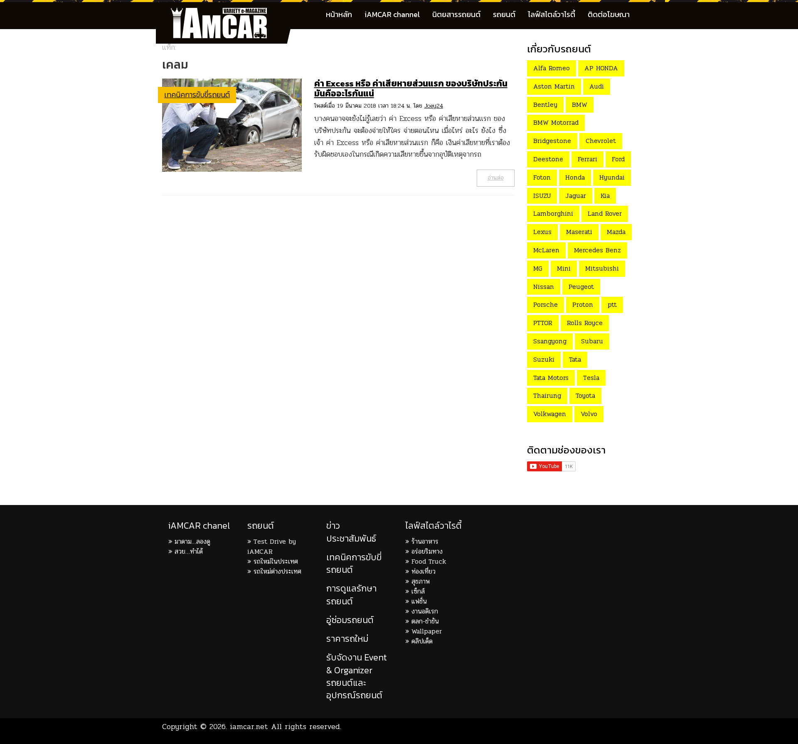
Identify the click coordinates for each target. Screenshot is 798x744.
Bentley (545, 104)
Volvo (589, 414)
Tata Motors (551, 377)
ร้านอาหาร (424, 541)
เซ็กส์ (418, 591)
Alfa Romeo (551, 68)
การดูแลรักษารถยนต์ (351, 594)
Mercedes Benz (597, 250)
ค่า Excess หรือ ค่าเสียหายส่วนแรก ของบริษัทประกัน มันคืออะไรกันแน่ (410, 88)
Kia (605, 195)
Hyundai (612, 177)
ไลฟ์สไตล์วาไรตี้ (551, 14)
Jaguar (575, 195)
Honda (575, 177)
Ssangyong (549, 341)
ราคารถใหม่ (347, 638)
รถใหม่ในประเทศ (276, 561)
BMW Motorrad (556, 122)
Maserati (579, 232)
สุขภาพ (420, 581)
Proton (582, 304)
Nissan (543, 286)
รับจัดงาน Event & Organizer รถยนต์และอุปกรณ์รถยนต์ (356, 676)
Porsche (545, 304)
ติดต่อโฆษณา (609, 14)
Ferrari (587, 159)
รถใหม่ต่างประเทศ (277, 571)
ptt (612, 304)
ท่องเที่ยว (423, 571)
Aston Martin (554, 86)
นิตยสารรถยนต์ (456, 14)
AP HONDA (601, 68)
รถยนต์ (504, 14)
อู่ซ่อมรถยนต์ (350, 620)
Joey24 (433, 105)
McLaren (546, 250)
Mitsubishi (602, 268)
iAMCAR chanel (199, 525)
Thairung (547, 395)
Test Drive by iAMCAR (271, 546)
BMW (579, 104)
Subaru (592, 341)
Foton (542, 177)
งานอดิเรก (424, 611)
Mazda (616, 232)
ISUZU (542, 195)
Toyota (585, 395)
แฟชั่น (419, 601)
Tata (575, 359)
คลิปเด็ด (422, 641)
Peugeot (581, 286)
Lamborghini (553, 213)
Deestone (548, 159)
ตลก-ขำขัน (425, 621)
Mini (564, 268)
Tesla (591, 377)
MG (537, 268)
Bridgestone (552, 140)
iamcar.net (249, 726)
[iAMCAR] (226, 12)
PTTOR (542, 323)
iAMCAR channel (392, 14)
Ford (618, 159)
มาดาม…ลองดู (192, 541)
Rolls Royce (585, 323)
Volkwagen (549, 414)
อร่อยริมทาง (427, 551)
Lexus (542, 232)
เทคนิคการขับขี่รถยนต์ (197, 94)
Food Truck (428, 561)
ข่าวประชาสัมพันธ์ (351, 532)
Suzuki (543, 359)
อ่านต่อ (496, 177)
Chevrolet (601, 140)
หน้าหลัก (339, 14)
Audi (596, 86)
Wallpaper (426, 631)
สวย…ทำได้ (189, 551)
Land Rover (605, 213)
